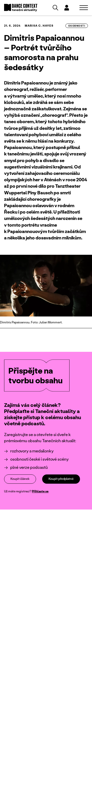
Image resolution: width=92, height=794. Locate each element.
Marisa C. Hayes (39, 25)
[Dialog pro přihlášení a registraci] (66, 7)
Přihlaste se (40, 491)
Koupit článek (20, 479)
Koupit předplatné (61, 479)
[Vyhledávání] (55, 7)
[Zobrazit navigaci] (83, 7)
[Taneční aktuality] (20, 8)
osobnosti (76, 25)
